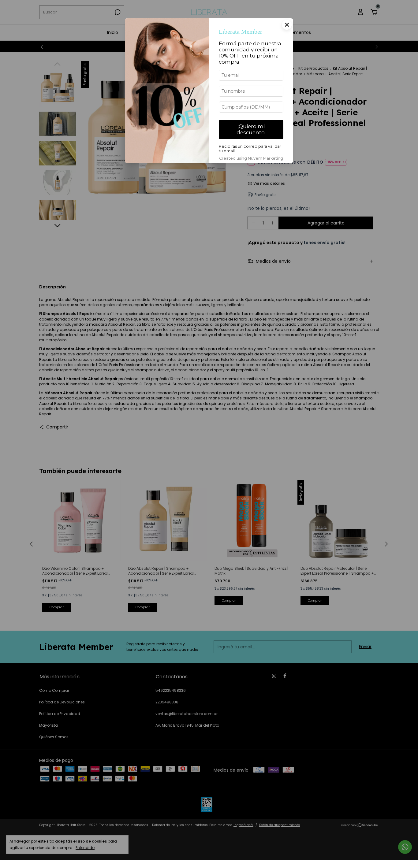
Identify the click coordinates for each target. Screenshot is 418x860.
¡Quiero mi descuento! (251, 129)
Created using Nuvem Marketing (251, 158)
